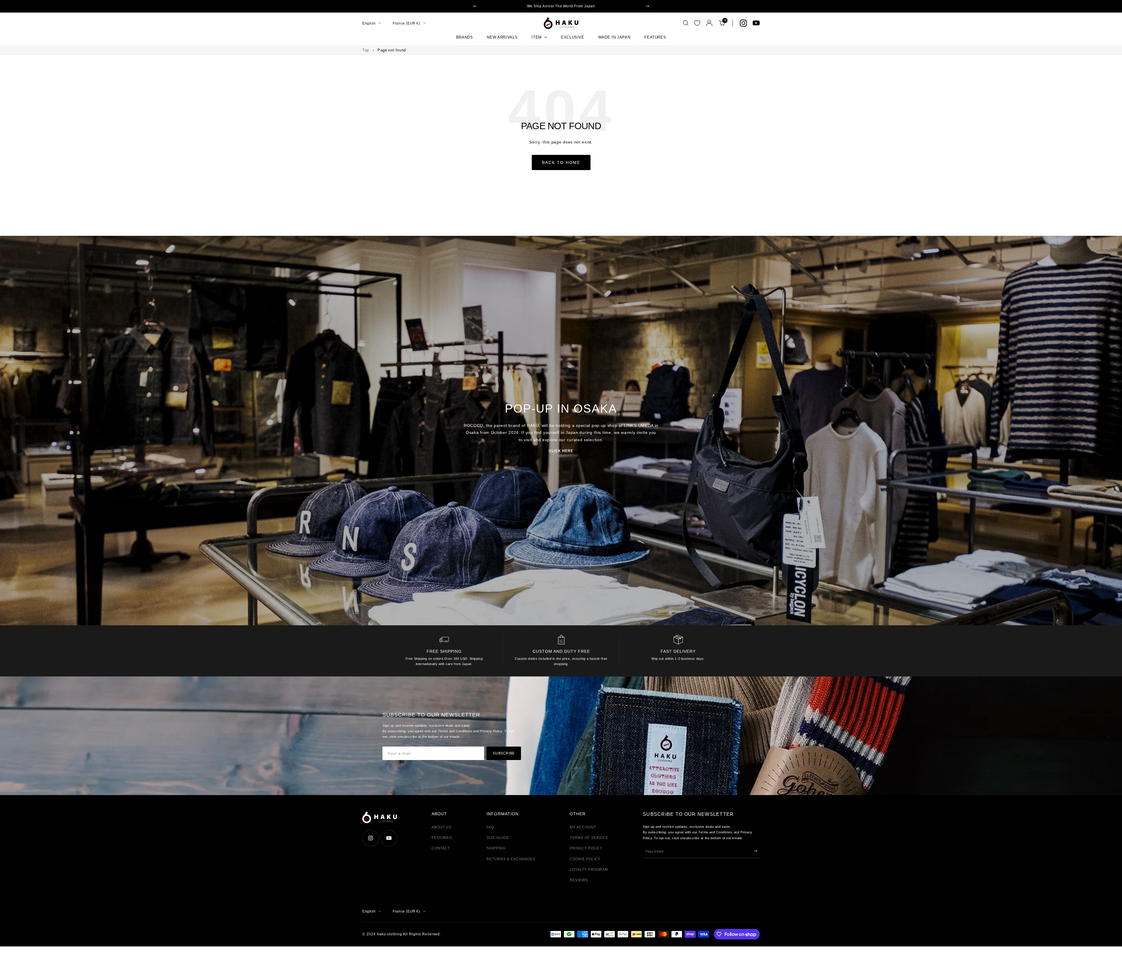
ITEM (536, 37)
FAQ (490, 827)
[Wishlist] (697, 23)
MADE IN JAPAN (614, 37)
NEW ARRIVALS (502, 37)
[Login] (709, 23)
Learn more (604, 6)
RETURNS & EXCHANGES (510, 859)
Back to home (561, 162)
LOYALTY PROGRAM (589, 870)
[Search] (685, 23)
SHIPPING (495, 848)
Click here (561, 451)
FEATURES (655, 37)
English (368, 23)
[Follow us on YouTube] (756, 23)
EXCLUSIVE (572, 37)
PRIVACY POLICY (586, 848)
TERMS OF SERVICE (589, 838)
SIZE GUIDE (497, 838)
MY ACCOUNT (583, 827)
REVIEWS (579, 880)
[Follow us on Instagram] (743, 23)
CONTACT (441, 848)
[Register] (755, 850)
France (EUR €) (406, 23)
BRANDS (464, 37)
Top (365, 50)
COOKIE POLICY (585, 859)
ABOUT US (442, 827)
